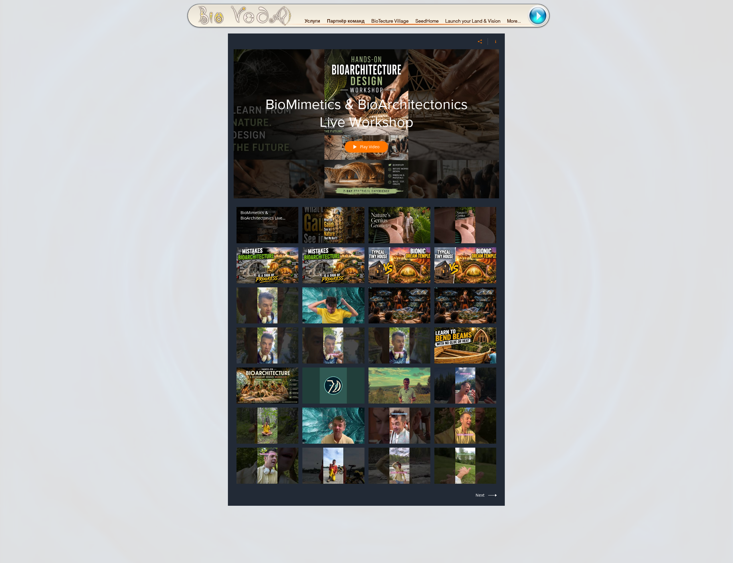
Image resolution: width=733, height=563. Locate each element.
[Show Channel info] (493, 41)
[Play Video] (267, 225)
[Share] (480, 41)
